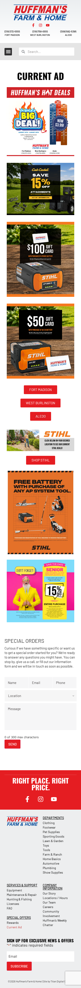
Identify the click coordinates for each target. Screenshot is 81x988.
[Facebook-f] (33, 25)
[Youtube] (47, 25)
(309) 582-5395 (68, 31)
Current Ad (14, 927)
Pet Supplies (51, 832)
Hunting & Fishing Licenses (19, 901)
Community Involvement (51, 913)
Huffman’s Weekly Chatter (55, 922)
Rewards (13, 922)
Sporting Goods (53, 836)
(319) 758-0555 (40, 31)
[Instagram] (40, 25)
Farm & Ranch (52, 854)
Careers (48, 907)
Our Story (49, 893)
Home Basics (52, 859)
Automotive (51, 863)
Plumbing (49, 868)
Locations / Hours (55, 898)
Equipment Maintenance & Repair (22, 892)
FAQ (9, 908)
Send (12, 744)
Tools (46, 850)
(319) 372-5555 (12, 31)
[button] (8, 51)
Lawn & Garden (53, 841)
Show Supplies (53, 872)
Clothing (48, 823)
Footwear (49, 827)
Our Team (49, 902)
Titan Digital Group (61, 981)
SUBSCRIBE (19, 966)
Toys (46, 845)
